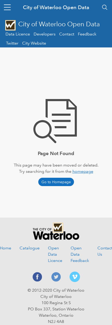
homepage (82, 171)
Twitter (12, 43)
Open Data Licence (55, 254)
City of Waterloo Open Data (56, 7)
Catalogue (30, 248)
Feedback (87, 34)
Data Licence (17, 34)
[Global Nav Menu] (7, 7)
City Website (34, 43)
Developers (44, 34)
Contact (66, 34)
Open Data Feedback (80, 254)
